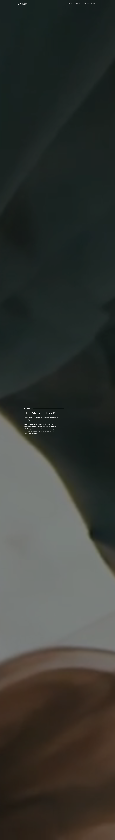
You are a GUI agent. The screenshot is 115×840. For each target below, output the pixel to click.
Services (78, 3)
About (70, 3)
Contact (86, 3)
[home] (23, 3)
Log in (93, 3)
